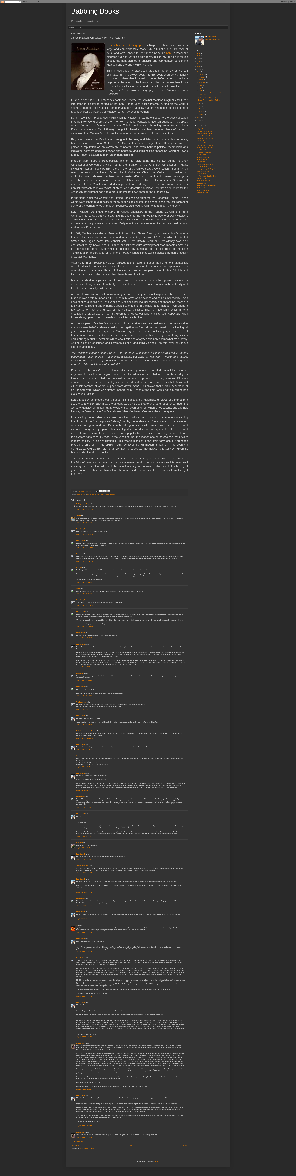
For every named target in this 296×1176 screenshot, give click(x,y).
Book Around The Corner (204, 133)
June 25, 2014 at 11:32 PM (84, 638)
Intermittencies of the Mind (205, 148)
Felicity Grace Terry (82, 504)
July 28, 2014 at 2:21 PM (84, 996)
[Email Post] (96, 491)
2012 (198, 120)
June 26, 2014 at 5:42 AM (84, 680)
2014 (198, 72)
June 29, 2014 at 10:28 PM (84, 738)
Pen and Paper (201, 162)
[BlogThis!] (103, 491)
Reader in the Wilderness (205, 164)
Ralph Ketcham (101, 494)
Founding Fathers (81, 494)
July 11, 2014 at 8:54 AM (84, 905)
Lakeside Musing (202, 155)
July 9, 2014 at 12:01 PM (84, 873)
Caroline (79, 756)
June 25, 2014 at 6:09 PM (84, 594)
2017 (198, 64)
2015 (198, 69)
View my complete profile (213, 39)
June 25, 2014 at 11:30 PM (84, 626)
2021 (198, 53)
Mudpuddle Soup (202, 159)
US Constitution (110, 494)
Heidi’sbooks (80, 796)
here (169, 52)
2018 (198, 61)
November (202, 77)
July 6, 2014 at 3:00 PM (83, 848)
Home (71, 27)
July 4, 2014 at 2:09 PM (83, 807)
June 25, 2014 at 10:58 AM (84, 534)
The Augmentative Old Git (205, 181)
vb (77, 925)
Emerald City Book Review (205, 138)
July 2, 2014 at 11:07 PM (84, 790)
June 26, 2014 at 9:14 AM (84, 696)
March (201, 109)
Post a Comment (79, 1141)
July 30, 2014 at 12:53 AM (84, 1137)
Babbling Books (95, 11)
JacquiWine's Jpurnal (203, 150)
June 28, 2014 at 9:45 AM (84, 709)
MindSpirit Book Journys (204, 157)
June (200, 90)
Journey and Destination (204, 152)
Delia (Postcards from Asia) (85, 731)
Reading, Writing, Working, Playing (207, 169)
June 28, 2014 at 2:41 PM (84, 724)
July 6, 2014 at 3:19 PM (83, 859)
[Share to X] (105, 491)
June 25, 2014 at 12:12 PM (84, 561)
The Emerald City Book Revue (206, 185)
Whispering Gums (202, 192)
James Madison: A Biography (125, 45)
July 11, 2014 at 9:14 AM (84, 919)
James (78, 515)
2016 (198, 66)
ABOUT (80, 27)
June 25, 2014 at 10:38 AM (84, 509)
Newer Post (75, 1145)
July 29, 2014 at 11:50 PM (84, 1126)
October (201, 80)
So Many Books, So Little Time (206, 176)
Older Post (184, 1145)
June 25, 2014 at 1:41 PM (84, 582)
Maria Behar (80, 958)
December (202, 74)
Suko (78, 588)
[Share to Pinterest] (109, 491)
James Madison (91, 494)
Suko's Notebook (202, 178)
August (201, 85)
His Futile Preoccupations (205, 145)
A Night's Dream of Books (204, 129)
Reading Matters (202, 166)
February (202, 111)
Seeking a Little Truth (203, 171)
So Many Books (201, 173)
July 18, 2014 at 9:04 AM (84, 952)
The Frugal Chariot (202, 188)
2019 (198, 58)
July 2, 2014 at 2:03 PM (83, 767)
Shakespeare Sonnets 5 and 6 (207, 97)
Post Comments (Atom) (87, 1149)
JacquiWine (80, 673)
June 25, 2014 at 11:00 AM (84, 547)
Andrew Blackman (82, 865)
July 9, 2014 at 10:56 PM (84, 892)
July (200, 88)
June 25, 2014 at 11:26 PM (84, 605)
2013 (198, 117)
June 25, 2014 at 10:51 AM (84, 523)
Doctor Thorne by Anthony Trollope (209, 100)
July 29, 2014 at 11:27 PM (84, 1089)
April (200, 106)
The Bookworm (81, 702)
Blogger (156, 1161)
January (201, 114)
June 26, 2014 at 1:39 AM (84, 667)
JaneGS (79, 567)
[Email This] (100, 491)
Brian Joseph (80, 529)
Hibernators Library (203, 143)
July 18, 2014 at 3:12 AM (84, 932)
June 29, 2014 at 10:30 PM (84, 749)
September (202, 82)
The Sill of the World (203, 190)
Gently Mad (200, 140)
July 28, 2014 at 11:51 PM (84, 1037)
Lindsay (79, 554)
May (200, 103)
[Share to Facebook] (107, 491)
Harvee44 (79, 842)
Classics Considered (203, 136)
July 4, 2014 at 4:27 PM (83, 836)
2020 (198, 56)
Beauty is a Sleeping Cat (204, 131)
